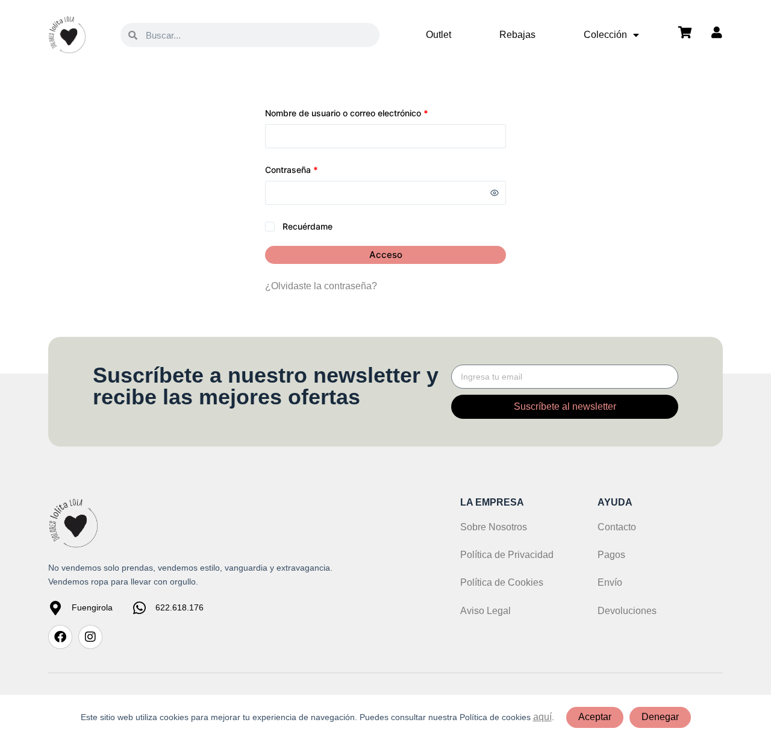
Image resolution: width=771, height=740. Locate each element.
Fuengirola (92, 607)
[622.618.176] (139, 608)
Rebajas (517, 35)
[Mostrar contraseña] (494, 193)
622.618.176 (179, 607)
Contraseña (313, 169)
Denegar (660, 717)
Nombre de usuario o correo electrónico (368, 112)
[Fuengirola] (55, 608)
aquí (542, 717)
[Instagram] (90, 637)
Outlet (438, 35)
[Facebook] (60, 637)
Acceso (385, 254)
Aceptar (594, 717)
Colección (605, 35)
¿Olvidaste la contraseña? (321, 286)
